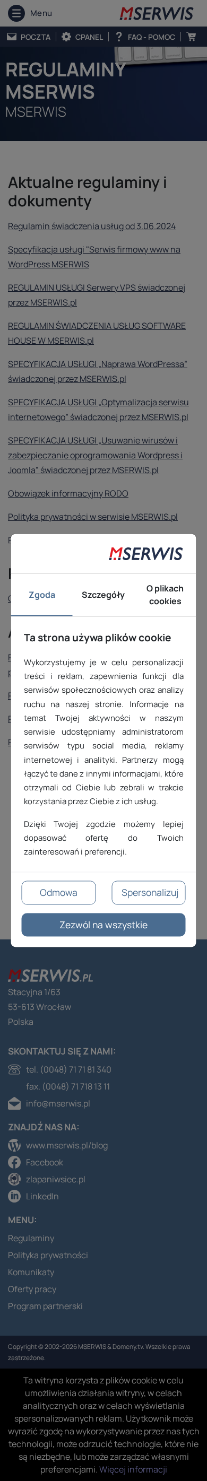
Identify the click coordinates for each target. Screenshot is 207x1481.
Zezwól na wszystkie (103, 924)
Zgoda (42, 595)
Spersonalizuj (150, 892)
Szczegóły (103, 595)
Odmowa (58, 892)
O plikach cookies (165, 595)
